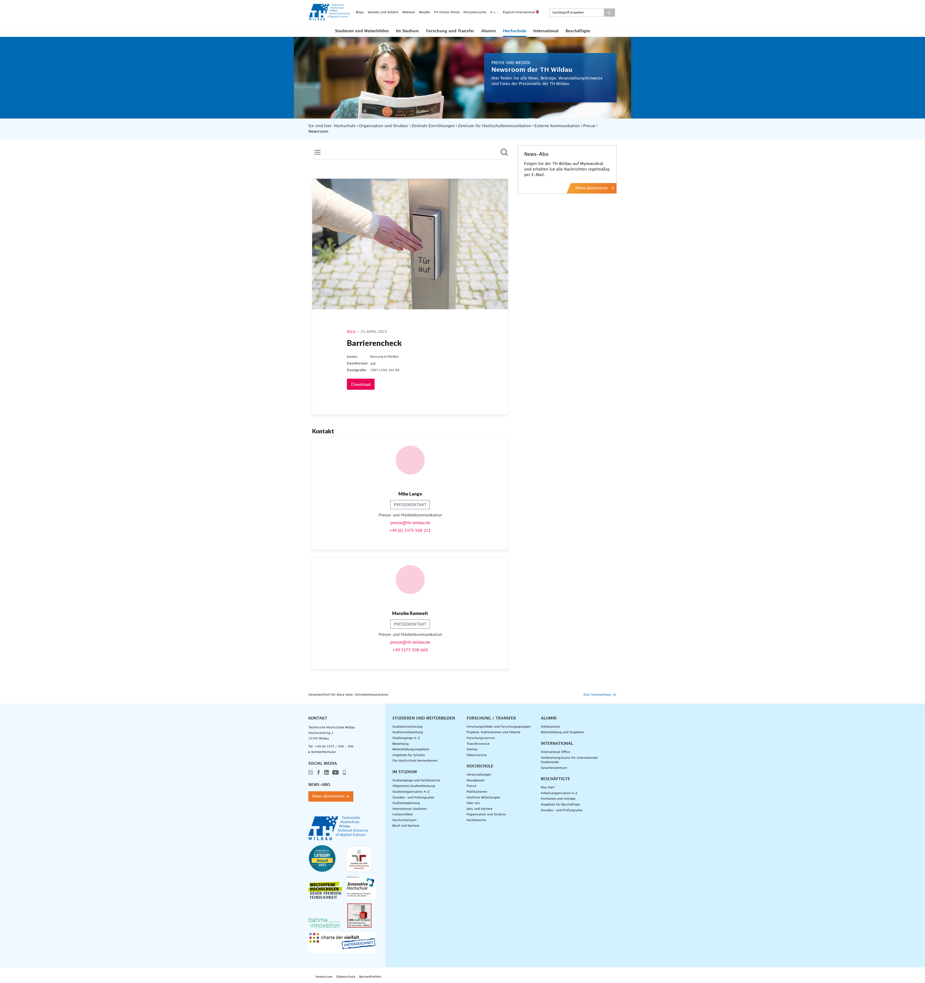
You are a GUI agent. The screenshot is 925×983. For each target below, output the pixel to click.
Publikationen (477, 791)
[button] (361, 31)
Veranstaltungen (479, 774)
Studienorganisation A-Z (410, 791)
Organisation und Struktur (486, 814)
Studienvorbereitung (407, 732)
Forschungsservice (481, 738)
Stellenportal (550, 726)
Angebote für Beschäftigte (560, 804)
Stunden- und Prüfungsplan (413, 797)
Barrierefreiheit (370, 976)
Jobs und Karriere (479, 809)
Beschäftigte (578, 31)
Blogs (360, 12)
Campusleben (402, 814)
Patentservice (477, 755)
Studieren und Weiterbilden (362, 31)
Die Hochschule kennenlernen (414, 760)
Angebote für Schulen (408, 755)
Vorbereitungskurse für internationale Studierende (569, 760)
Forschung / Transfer (491, 718)
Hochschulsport (404, 820)
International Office (555, 752)
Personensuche (474, 12)
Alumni (488, 31)
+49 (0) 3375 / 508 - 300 (334, 746)
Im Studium (407, 31)
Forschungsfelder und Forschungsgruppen (499, 726)
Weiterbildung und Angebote (562, 732)
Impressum (324, 976)
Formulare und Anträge (558, 798)
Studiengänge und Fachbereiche (416, 780)
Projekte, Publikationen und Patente (493, 732)
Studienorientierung (407, 726)
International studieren (409, 809)
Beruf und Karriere (405, 825)
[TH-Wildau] (329, 18)
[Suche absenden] (609, 12)
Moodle (424, 12)
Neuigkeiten (476, 780)
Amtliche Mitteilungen (483, 797)
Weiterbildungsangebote (410, 749)
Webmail (408, 12)
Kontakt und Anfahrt (383, 12)
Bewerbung (400, 743)
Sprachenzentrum (554, 768)
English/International (519, 12)
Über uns (473, 803)
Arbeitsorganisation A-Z (559, 793)
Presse (471, 786)
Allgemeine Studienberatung (413, 786)
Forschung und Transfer (450, 31)
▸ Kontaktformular (322, 752)
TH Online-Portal (447, 12)
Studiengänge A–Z (406, 738)
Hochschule (514, 31)
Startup (472, 749)
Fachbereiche (476, 820)
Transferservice (478, 743)
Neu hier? (548, 787)
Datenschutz (345, 976)
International (545, 31)
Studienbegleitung (406, 803)
